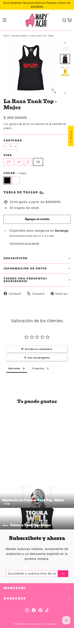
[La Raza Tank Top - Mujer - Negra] (5, 468)
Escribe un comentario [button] (38, 349)
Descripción (16, 258)
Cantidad (13, 140)
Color (15, 173)
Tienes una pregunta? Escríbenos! (25, 280)
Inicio (6, 35)
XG (38, 162)
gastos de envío (19, 123)
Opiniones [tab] (14, 368)
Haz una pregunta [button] (39, 357)
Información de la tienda (24, 243)
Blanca (15, 180)
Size (8, 155)
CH (8, 162)
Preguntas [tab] (38, 368)
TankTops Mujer (19, 35)
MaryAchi (15, 588)
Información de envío (25, 268)
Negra (7, 180)
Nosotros (15, 598)
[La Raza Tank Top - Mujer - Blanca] (9, 468)
